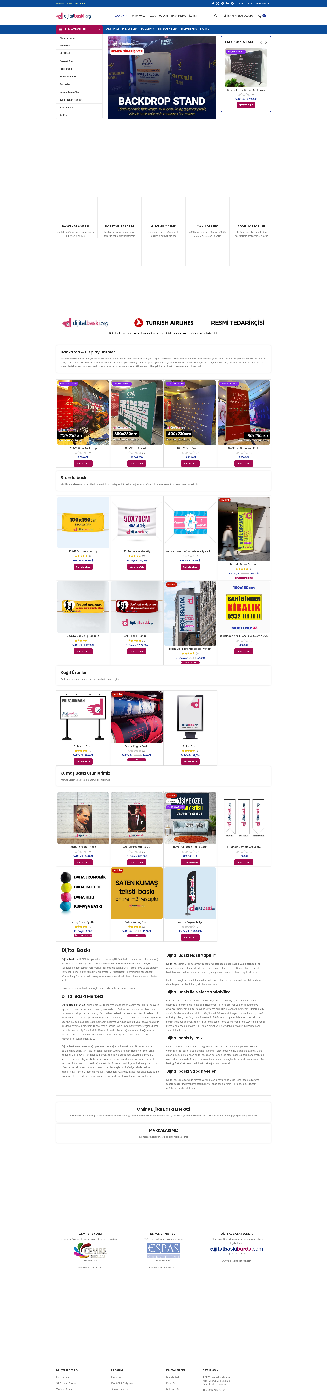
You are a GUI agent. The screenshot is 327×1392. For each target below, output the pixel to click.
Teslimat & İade (64, 1389)
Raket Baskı (190, 746)
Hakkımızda (62, 1377)
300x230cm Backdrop (136, 448)
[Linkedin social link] (227, 3)
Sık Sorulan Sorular (66, 1383)
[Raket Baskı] (190, 717)
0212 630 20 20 (216, 1390)
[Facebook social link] (213, 3)
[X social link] (217, 3)
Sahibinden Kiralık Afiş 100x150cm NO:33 (243, 636)
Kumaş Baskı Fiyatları (83, 922)
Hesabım (116, 1377)
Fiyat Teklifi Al (244, 578)
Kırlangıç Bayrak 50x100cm (244, 847)
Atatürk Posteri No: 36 (136, 847)
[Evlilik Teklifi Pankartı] (137, 607)
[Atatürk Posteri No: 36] (137, 818)
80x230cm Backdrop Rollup (244, 448)
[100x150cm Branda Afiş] (83, 522)
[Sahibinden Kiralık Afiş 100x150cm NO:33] (244, 607)
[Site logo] (73, 15)
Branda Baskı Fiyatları (243, 564)
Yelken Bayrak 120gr (190, 922)
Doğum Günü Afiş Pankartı (83, 636)
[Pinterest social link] (222, 3)
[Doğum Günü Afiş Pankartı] (83, 607)
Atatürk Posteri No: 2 (83, 847)
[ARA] (216, 16)
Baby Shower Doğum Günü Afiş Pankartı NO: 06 (190, 553)
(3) (90, 556)
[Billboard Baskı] (83, 717)
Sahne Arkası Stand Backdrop (246, 90)
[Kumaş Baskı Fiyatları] (83, 893)
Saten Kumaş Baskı (136, 922)
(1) (143, 556)
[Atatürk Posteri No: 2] (83, 818)
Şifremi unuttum (120, 1389)
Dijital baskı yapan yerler (191, 1071)
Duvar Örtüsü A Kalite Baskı (190, 847)
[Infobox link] (75, 231)
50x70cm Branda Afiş (136, 551)
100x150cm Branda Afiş (83, 551)
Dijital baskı (173, 963)
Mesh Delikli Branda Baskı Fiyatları (190, 649)
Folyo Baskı (172, 1383)
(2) (250, 569)
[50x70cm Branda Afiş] (137, 522)
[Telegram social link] (232, 3)
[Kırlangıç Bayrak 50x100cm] (244, 818)
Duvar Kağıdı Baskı (136, 746)
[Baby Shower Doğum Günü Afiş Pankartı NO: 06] (190, 522)
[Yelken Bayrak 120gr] (190, 893)
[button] (261, 42)
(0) (252, 94)
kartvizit (66, 1058)
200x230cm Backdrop (83, 448)
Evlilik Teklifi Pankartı (136, 636)
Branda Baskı (173, 1377)
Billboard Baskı (83, 746)
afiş (83, 1058)
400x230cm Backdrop (190, 448)
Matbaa (170, 1000)
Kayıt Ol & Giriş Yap (122, 1383)
